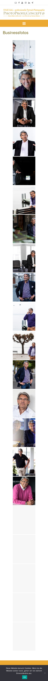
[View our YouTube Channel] (22, 3)
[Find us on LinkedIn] (29, 3)
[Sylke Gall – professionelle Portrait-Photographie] (24, 12)
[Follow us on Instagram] (25, 3)
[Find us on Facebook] (19, 3)
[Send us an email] (16, 3)
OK (24, 677)
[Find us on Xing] (32, 3)
